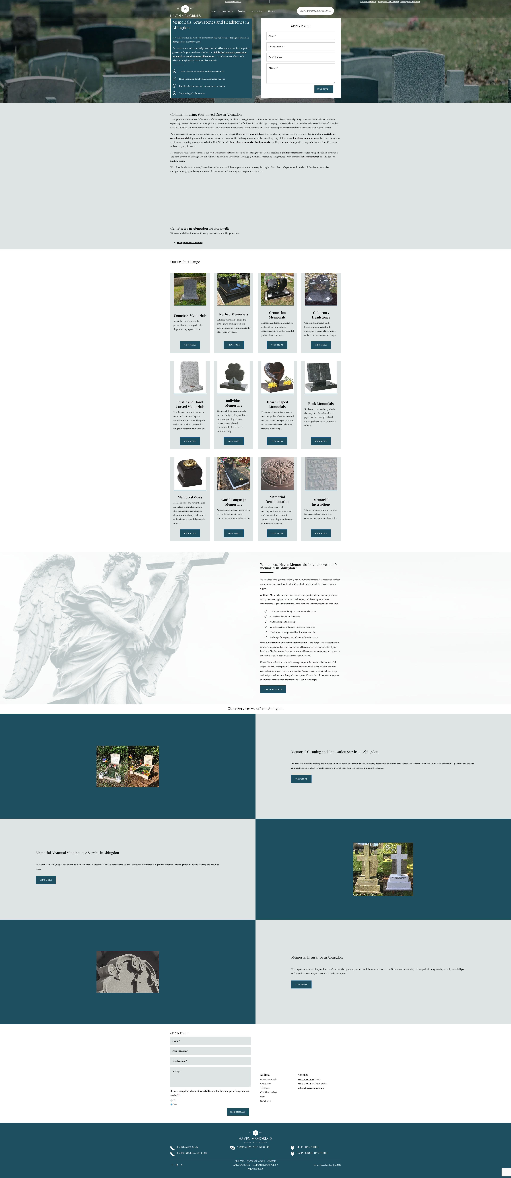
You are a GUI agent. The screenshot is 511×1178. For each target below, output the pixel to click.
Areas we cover (273, 689)
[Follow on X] (181, 1165)
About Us (239, 1161)
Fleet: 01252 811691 (368, 1)
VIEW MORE (190, 345)
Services (241, 10)
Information (256, 10)
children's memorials (292, 152)
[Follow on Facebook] (172, 1165)
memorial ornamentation (306, 156)
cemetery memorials (250, 133)
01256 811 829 (306, 1083)
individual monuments (304, 137)
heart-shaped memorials (242, 142)
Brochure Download (233, 1)
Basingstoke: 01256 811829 (388, 1)
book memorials (263, 142)
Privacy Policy (255, 1169)
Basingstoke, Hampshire (312, 1152)
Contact (272, 10)
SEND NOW (322, 89)
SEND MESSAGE (238, 1112)
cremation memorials (220, 152)
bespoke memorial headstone (200, 56)
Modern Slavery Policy (265, 1165)
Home (213, 10)
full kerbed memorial (224, 52)
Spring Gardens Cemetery (190, 242)
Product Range (226, 10)
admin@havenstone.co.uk (410, 1)
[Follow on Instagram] (177, 1165)
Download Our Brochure (315, 10)
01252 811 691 (306, 1079)
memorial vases (259, 156)
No (175, 1104)
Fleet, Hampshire (308, 1146)
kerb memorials (284, 142)
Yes (175, 1100)
